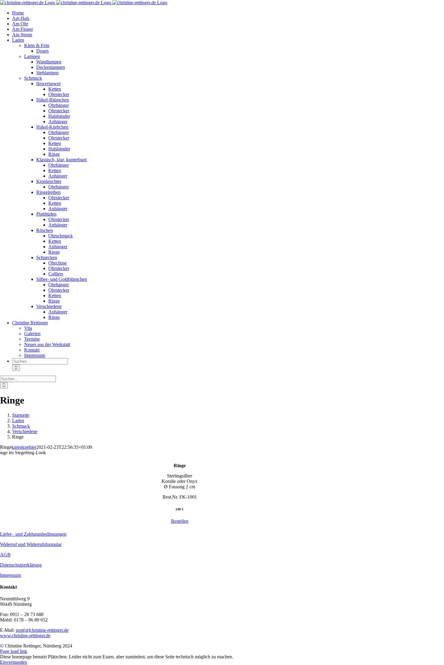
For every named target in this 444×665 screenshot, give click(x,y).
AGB (5, 554)
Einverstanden (13, 662)
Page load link (13, 651)
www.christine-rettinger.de (25, 635)
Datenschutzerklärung (21, 564)
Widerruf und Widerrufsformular (31, 544)
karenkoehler (23, 447)
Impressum (10, 575)
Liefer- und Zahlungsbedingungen (33, 534)
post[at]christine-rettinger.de (42, 630)
